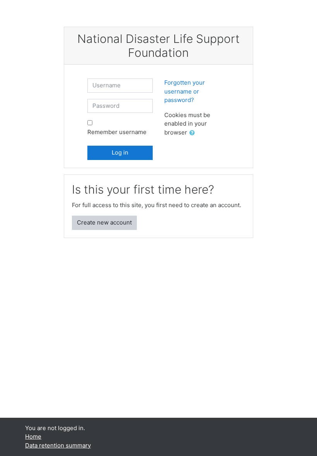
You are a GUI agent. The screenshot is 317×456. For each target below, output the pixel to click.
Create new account (104, 222)
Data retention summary (58, 445)
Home (33, 436)
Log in (120, 152)
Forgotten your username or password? (184, 91)
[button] (194, 133)
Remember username (117, 132)
